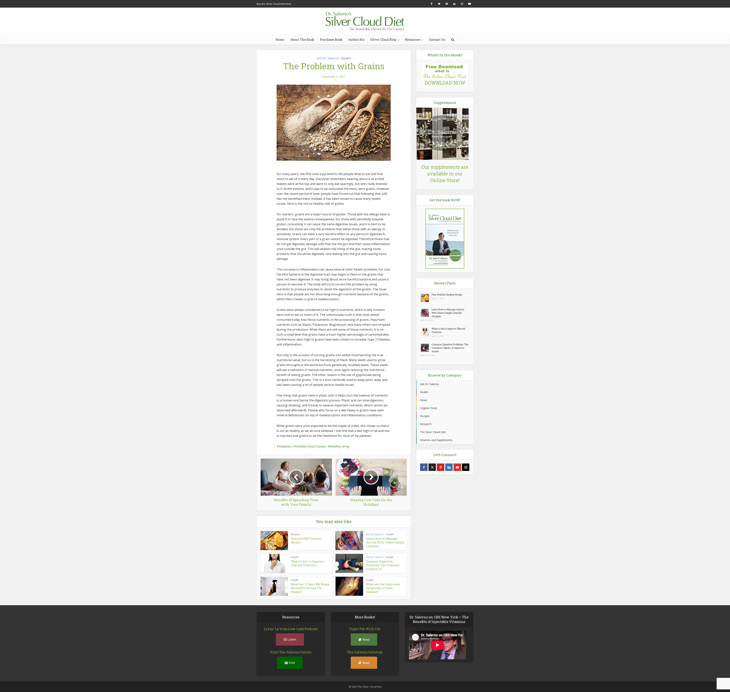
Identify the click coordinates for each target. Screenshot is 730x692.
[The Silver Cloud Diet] (365, 21)
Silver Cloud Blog (383, 39)
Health (346, 58)
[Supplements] (442, 133)
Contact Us (437, 39)
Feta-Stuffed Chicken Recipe (447, 294)
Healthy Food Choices (311, 446)
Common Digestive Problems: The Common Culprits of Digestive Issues (450, 348)
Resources (412, 39)
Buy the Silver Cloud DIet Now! (274, 4)
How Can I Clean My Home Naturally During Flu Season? (310, 588)
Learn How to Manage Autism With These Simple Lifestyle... (385, 542)
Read (365, 639)
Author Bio (356, 39)
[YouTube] (457, 467)
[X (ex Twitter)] (432, 467)
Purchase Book (331, 39)
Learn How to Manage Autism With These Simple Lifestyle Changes (448, 313)
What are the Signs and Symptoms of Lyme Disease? (383, 588)
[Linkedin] (449, 467)
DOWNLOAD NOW (445, 83)
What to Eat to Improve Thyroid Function (307, 563)
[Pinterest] (440, 467)
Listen (291, 639)
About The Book (302, 39)
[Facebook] (424, 467)
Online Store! (444, 180)
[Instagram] (465, 467)
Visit (292, 663)
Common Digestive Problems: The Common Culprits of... (383, 565)
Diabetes (285, 446)
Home (279, 39)
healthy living (339, 446)
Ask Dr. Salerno (328, 58)
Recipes (295, 534)
